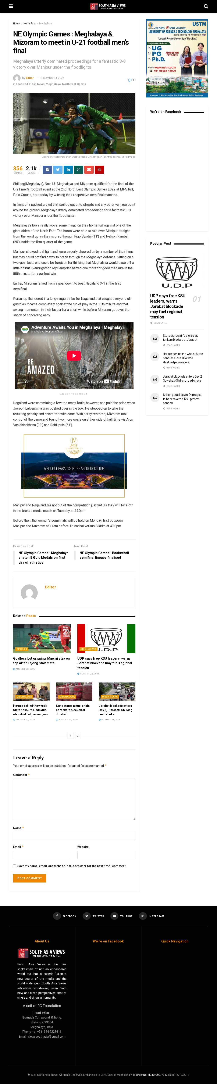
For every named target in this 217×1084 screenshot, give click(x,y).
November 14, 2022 (52, 77)
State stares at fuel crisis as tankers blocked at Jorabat (72, 710)
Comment (21, 775)
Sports (81, 84)
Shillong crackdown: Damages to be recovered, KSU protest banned (182, 399)
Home (16, 23)
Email (18, 847)
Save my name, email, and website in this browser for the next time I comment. (72, 866)
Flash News (37, 84)
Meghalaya (45, 23)
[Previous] (70, 736)
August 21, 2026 (68, 719)
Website (83, 847)
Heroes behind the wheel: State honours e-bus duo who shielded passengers (30, 710)
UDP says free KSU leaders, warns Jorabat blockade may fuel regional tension (104, 663)
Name (18, 828)
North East (30, 23)
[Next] (78, 736)
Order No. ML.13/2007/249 (151, 1074)
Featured (22, 84)
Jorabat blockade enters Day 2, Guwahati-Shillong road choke (115, 710)
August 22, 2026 (25, 669)
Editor (30, 77)
